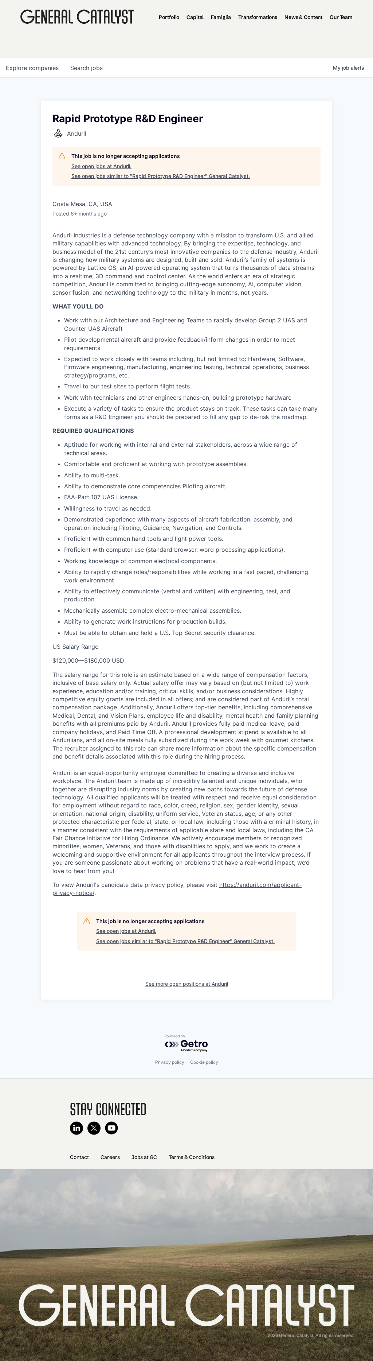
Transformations (257, 17)
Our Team (341, 17)
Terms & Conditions (192, 1157)
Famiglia (221, 17)
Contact (79, 1157)
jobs (86, 67)
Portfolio (169, 17)
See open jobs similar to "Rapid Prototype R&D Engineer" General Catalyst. (160, 176)
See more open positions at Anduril (186, 984)
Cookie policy (204, 1062)
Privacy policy (169, 1062)
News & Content (303, 17)
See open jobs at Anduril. (101, 166)
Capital (195, 17)
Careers (110, 1157)
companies (32, 67)
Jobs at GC (144, 1157)
